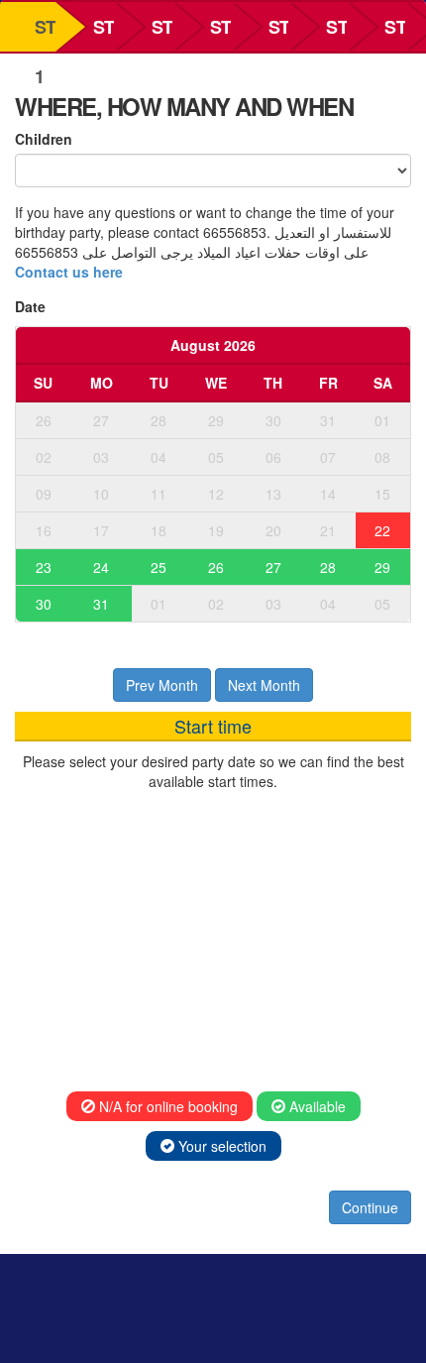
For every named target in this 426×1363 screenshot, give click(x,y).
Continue (370, 1207)
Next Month (264, 685)
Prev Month (162, 685)
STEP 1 (45, 33)
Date (30, 306)
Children (43, 139)
